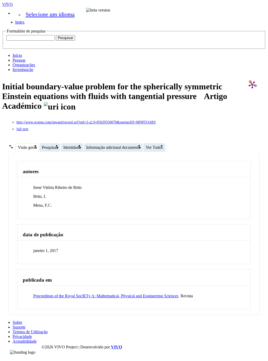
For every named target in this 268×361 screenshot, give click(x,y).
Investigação (23, 69)
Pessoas (19, 60)
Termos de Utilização (30, 332)
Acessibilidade (25, 341)
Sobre (17, 322)
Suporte (19, 327)
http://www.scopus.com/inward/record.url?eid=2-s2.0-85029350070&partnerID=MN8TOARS (86, 122)
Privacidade (22, 336)
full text (22, 129)
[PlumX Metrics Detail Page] (252, 84)
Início (17, 55)
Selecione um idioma (50, 14)
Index (20, 22)
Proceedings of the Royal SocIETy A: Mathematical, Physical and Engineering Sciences (105, 296)
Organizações (24, 65)
